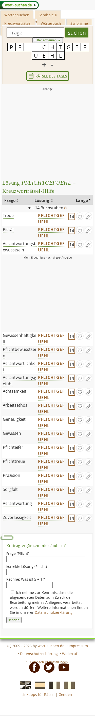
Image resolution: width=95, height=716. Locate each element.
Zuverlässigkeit (17, 517)
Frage (9, 200)
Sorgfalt (10, 489)
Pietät (8, 229)
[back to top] (65, 206)
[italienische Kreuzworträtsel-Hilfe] (68, 685)
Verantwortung (17, 503)
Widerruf (69, 653)
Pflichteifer (13, 447)
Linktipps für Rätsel (38, 694)
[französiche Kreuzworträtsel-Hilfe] (53, 685)
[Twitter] (47, 666)
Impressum (78, 645)
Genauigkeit (14, 419)
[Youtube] (62, 666)
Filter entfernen (47, 40)
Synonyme (79, 23)
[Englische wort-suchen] (24, 685)
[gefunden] (80, 216)
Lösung (42, 200)
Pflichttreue (14, 461)
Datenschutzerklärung (54, 612)
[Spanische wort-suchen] (38, 685)
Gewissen (12, 433)
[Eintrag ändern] (88, 216)
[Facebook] (33, 666)
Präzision (11, 475)
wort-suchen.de (51, 645)
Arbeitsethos (15, 405)
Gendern (66, 694)
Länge (82, 200)
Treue (8, 215)
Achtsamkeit (14, 391)
